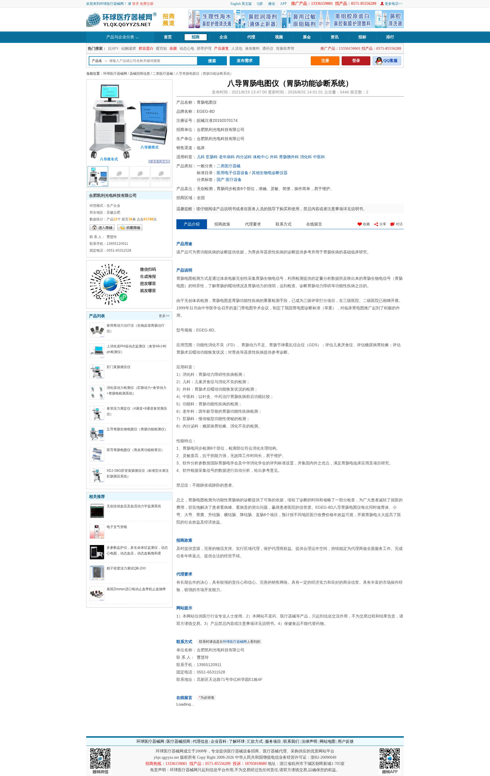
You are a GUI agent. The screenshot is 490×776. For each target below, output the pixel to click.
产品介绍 (192, 224)
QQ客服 (390, 61)
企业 (223, 37)
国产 (221, 179)
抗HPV (113, 48)
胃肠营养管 (285, 48)
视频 (279, 37)
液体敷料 (252, 48)
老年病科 (227, 157)
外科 (274, 157)
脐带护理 (204, 48)
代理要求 (253, 224)
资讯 (335, 37)
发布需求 (245, 61)
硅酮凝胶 (128, 48)
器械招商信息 (140, 74)
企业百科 (219, 741)
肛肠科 (212, 157)
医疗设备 (234, 179)
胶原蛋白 (146, 48)
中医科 (319, 157)
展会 (307, 37)
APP (283, 4)
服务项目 (273, 741)
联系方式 (284, 224)
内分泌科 (244, 157)
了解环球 (237, 741)
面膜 (173, 48)
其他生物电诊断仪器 (270, 172)
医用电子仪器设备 (232, 172)
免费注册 (146, 4)
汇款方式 (255, 741)
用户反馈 (346, 741)
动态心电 (186, 48)
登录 (135, 4)
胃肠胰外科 (289, 157)
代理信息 (200, 741)
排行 (390, 37)
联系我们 (291, 741)
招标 (362, 37)
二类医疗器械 (163, 74)
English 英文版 (241, 4)
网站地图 (327, 741)
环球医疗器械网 (115, 74)
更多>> (164, 316)
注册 (325, 61)
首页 (168, 37)
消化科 (306, 157)
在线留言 (314, 224)
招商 (196, 37)
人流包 (236, 48)
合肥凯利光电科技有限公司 (113, 195)
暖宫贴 (161, 48)
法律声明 (309, 741)
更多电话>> (393, 4)
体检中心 (261, 157)
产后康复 (221, 48)
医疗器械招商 (178, 741)
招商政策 (222, 224)
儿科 (201, 157)
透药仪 (267, 48)
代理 (251, 37)
